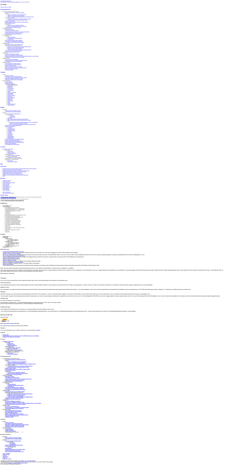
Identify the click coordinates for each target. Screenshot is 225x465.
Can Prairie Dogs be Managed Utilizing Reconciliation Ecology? (19, 49)
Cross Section (10, 89)
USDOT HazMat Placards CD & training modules (14, 139)
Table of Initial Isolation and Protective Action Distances (18, 119)
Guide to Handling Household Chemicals (12, 63)
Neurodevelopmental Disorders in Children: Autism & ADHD (16, 22)
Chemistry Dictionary (9, 82)
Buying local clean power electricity (14, 157)
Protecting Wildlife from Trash (10, 65)
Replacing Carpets (11, 152)
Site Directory (5, 456)
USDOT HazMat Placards (10, 126)
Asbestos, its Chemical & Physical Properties (16, 15)
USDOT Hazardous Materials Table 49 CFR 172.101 (13, 251)
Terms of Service (6, 454)
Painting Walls (10, 151)
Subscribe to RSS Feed (7, 180)
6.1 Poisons (10, 132)
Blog (1, 164)
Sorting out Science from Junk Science (12, 51)
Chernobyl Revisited (11, 37)
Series (9, 101)
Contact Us (5, 457)
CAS (4, 205)
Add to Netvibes (6, 187)
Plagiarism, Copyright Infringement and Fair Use (18, 462)
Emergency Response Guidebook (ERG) (12, 113)
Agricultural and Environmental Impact (15, 38)
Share (5, 323)
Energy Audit (10, 160)
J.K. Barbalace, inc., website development (27, 460)
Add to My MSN (6, 185)
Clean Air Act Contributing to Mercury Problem (14, 55)
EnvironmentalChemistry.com (5, 0)
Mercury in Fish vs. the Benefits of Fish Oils (16, 25)
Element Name (10, 100)
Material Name (12, 116)
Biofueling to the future (9, 29)
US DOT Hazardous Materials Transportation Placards (14, 255)
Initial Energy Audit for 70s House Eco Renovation (12, 169)
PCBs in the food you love (10, 23)
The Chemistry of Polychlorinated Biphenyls (13, 76)
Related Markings (11, 137)
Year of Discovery (11, 105)
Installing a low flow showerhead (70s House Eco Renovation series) (15, 174)
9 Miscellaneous (10, 135)
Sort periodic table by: (9, 432)
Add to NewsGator (6, 183)
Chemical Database (8, 81)
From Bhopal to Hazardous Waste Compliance (13, 40)
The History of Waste (9, 69)
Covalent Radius (11, 88)
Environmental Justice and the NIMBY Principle (14, 44)
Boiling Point (10, 87)
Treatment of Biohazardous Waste (11, 68)
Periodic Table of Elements (10, 83)
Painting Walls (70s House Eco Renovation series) (12, 172)
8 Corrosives (10, 134)
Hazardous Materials (15, 2)
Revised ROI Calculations (12, 161)
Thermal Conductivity (12, 104)
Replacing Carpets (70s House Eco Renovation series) (13, 173)
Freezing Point (10, 94)
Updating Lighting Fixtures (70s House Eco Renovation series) (14, 171)
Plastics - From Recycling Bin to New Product (13, 66)
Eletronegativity (10, 93)
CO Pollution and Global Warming (11, 30)
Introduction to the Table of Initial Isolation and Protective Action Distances (24, 122)
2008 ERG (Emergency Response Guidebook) (12, 253)
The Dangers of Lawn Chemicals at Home (13, 27)
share (4, 325)
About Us (5, 455)
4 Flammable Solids (11, 130)
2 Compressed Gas (11, 128)
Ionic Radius (10, 96)
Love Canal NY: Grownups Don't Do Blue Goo (14, 41)
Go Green (2, 146)
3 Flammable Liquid (11, 129)
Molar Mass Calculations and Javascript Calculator (13, 262)
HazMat (2, 107)
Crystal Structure (11, 90)
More (4, 175)
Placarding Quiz (10, 138)
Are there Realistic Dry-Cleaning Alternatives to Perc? (18, 19)
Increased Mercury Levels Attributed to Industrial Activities (16, 60)
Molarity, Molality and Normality (9, 260)
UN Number (12, 115)
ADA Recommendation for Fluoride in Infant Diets (14, 12)
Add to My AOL (6, 184)
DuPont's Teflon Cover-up (10, 21)
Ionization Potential (11, 97)
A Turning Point (10, 39)
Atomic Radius (10, 86)
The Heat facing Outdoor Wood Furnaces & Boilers (14, 57)
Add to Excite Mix (6, 190)
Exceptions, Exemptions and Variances (12, 140)
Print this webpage (4, 195)
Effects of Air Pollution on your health (12, 54)
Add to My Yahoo (6, 181)
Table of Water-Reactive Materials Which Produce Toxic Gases (19, 120)
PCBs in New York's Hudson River (11, 59)
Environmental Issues (5, 9)
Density (9, 91)
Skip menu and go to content (5, 7)
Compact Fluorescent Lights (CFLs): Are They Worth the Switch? (17, 31)
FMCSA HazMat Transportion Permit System (13, 141)
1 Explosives (10, 127)
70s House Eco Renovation (8, 149)
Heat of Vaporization (11, 95)
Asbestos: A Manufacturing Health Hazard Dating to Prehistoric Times (21, 16)
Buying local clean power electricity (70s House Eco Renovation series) (16, 170)
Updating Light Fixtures (12, 153)
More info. (38, 330)
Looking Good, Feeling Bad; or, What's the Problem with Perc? (19, 18)
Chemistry (8, 2)
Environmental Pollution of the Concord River (13, 61)
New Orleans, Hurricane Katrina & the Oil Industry (14, 42)
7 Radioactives (10, 133)
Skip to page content (6, 192)
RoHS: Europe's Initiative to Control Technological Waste (16, 67)
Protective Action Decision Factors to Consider (18, 123)
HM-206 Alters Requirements (10, 143)
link (9, 325)
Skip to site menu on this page (8, 193)
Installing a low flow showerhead (14, 155)
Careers (23, 2)
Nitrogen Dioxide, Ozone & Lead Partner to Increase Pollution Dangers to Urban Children (22, 56)
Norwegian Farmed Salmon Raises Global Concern (17, 26)
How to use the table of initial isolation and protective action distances (23, 124)
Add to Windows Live (7, 186)
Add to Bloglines (6, 188)
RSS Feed (2, 178)
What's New (3, 166)
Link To (12, 323)
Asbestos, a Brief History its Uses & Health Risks (17, 14)
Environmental (3, 2)
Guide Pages (10, 118)
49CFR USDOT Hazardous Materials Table (13, 125)
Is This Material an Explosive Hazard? (12, 144)
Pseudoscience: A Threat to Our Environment (13, 50)
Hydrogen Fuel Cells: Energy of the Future (13, 33)
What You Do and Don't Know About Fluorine (14, 79)
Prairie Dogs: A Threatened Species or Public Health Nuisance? (19, 46)
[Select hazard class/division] (12, 447)
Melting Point (10, 99)
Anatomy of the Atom (9, 75)
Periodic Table (6, 334)
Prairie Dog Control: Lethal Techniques (15, 48)
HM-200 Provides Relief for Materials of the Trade (14, 142)
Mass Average (10, 98)
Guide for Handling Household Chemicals (11, 257)
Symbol (9, 102)
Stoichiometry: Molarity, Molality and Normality (14, 78)
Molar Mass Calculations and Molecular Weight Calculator (16, 77)
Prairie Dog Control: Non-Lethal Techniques (16, 47)
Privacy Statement (6, 453)
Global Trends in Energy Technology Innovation (14, 32)
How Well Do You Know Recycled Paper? (13, 64)
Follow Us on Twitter (7, 458)
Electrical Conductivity (12, 92)
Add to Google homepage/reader (9, 182)
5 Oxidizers (10, 131)
